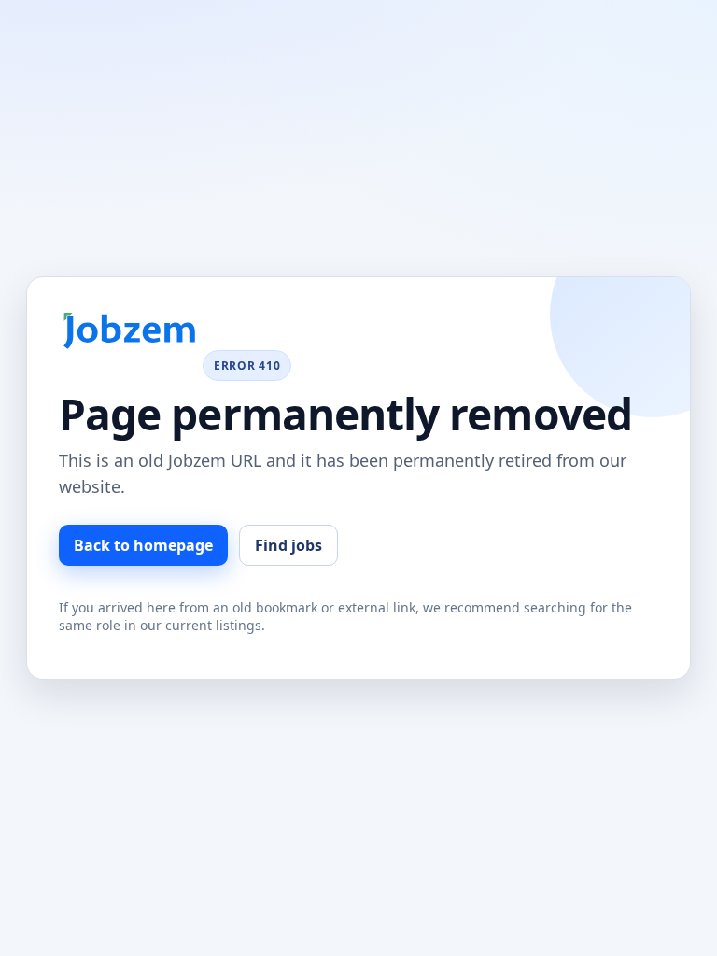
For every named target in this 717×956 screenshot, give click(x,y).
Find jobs (288, 545)
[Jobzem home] (129, 331)
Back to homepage (143, 545)
